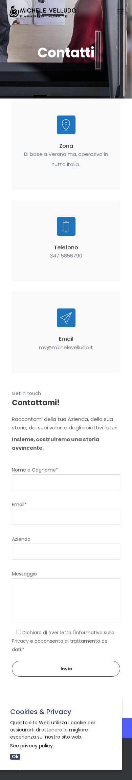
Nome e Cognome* (35, 469)
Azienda (21, 539)
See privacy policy (31, 745)
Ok (15, 757)
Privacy (20, 641)
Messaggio (24, 573)
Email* (19, 504)
